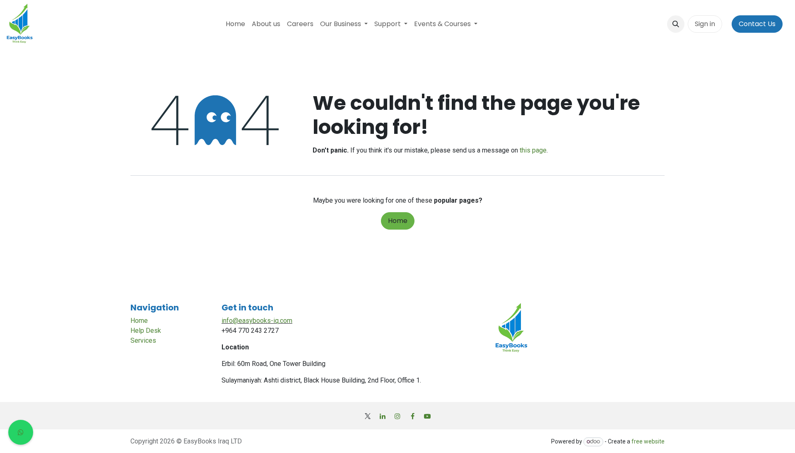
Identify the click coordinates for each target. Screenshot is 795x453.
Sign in (705, 24)
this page (533, 150)
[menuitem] (235, 24)
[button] (675, 24)
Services (143, 340)
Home (397, 220)
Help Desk (145, 330)
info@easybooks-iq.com (257, 321)
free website (648, 441)
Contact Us (757, 24)
